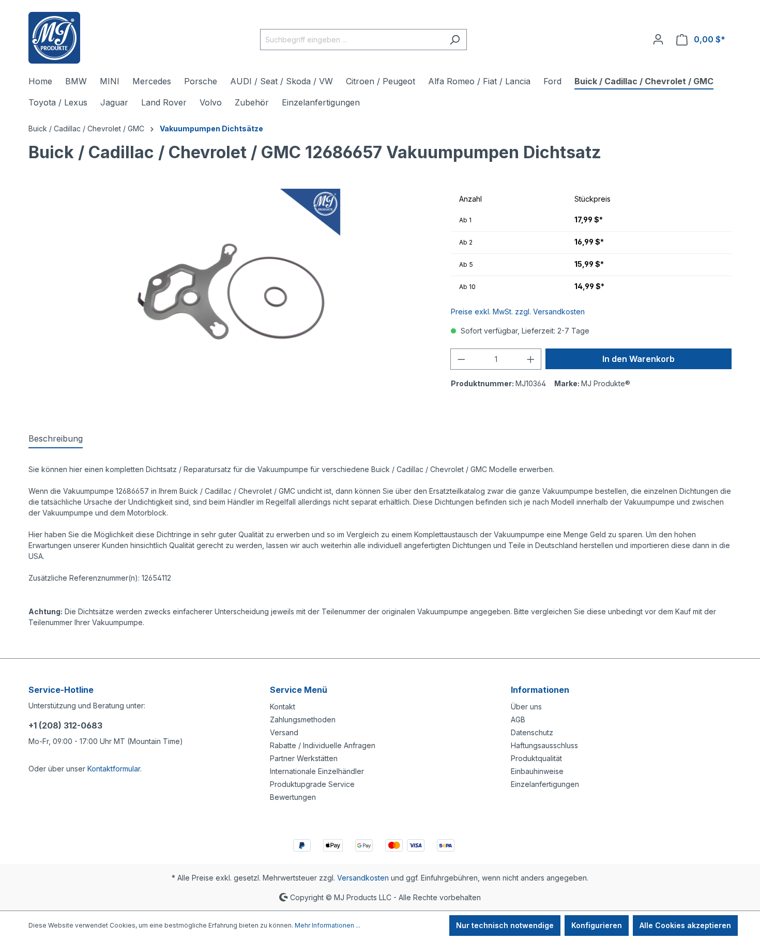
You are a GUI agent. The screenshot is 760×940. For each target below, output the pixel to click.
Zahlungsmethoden (303, 719)
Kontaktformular (113, 768)
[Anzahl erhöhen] (531, 359)
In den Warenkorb (638, 359)
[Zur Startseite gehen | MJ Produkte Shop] (54, 38)
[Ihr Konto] (658, 39)
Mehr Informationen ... (327, 925)
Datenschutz (532, 732)
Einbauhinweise (537, 771)
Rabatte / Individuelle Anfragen (322, 745)
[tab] (55, 439)
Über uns (526, 706)
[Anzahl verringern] (461, 359)
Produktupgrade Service (312, 784)
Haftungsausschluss (544, 745)
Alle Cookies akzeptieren (685, 925)
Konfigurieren (596, 925)
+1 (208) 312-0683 (65, 725)
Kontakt (282, 706)
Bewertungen (293, 797)
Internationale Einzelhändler (317, 771)
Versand (284, 732)
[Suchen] (455, 39)
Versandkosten (363, 877)
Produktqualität (536, 758)
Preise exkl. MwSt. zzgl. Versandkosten (518, 311)
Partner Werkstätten (304, 758)
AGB (518, 719)
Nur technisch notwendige (505, 925)
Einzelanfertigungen (545, 784)
